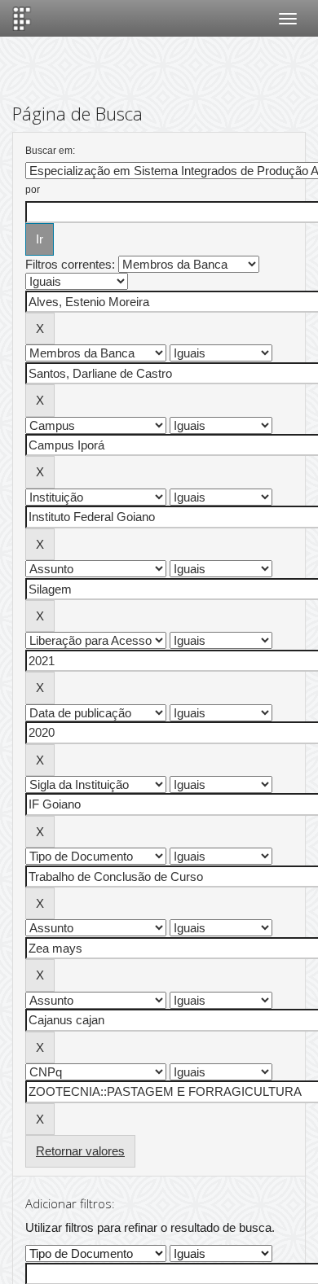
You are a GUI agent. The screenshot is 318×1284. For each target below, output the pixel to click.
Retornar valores (80, 1151)
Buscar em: (50, 150)
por (32, 189)
